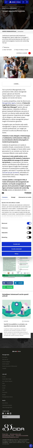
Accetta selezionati (16, 248)
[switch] (29, 228)
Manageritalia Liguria (9, 103)
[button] (7, 283)
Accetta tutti (16, 244)
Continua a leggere (21, 53)
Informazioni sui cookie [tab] (25, 197)
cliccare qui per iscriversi (10, 172)
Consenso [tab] (5, 197)
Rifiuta (16, 253)
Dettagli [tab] (13, 197)
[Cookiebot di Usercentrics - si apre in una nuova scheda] (24, 193)
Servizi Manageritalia (19, 6)
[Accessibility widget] (31, 446)
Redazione (6, 47)
